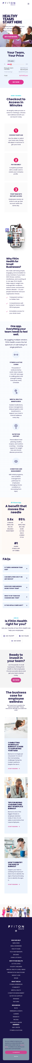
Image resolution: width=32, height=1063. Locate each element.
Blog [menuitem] (16, 1008)
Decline (16, 1056)
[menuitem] (16, 943)
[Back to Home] (9, 3)
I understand (16, 1052)
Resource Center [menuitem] (16, 1022)
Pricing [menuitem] (16, 1019)
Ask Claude (25, 636)
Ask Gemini (17, 641)
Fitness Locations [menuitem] (16, 1030)
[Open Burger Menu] (28, 3)
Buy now (16, 680)
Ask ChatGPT (10, 636)
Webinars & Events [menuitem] (16, 1011)
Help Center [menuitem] (16, 1027)
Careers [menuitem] (16, 1014)
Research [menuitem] (16, 1017)
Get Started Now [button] (11, 37)
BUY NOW (16, 82)
